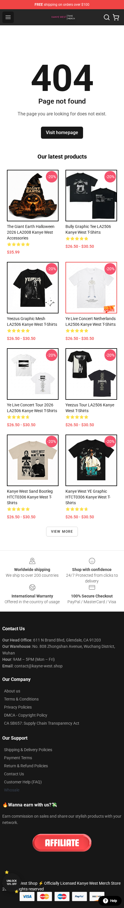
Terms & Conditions (21, 699)
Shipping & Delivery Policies (28, 749)
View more (62, 532)
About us (12, 691)
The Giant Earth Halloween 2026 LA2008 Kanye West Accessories (31, 232)
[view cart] (115, 17)
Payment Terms (18, 757)
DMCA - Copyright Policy (25, 715)
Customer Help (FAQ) (23, 782)
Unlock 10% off (12, 883)
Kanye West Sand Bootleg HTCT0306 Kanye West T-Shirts (30, 497)
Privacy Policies (18, 707)
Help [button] (113, 901)
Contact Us (14, 774)
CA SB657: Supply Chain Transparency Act (41, 723)
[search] (106, 17)
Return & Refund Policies (26, 766)
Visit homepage (62, 132)
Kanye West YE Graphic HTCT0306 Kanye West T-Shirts (87, 497)
